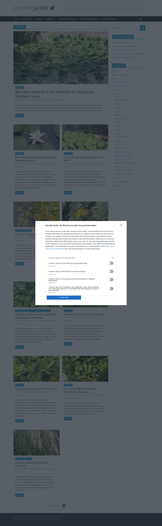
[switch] (110, 263)
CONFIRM (64, 297)
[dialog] (81, 263)
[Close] (122, 225)
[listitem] (81, 258)
